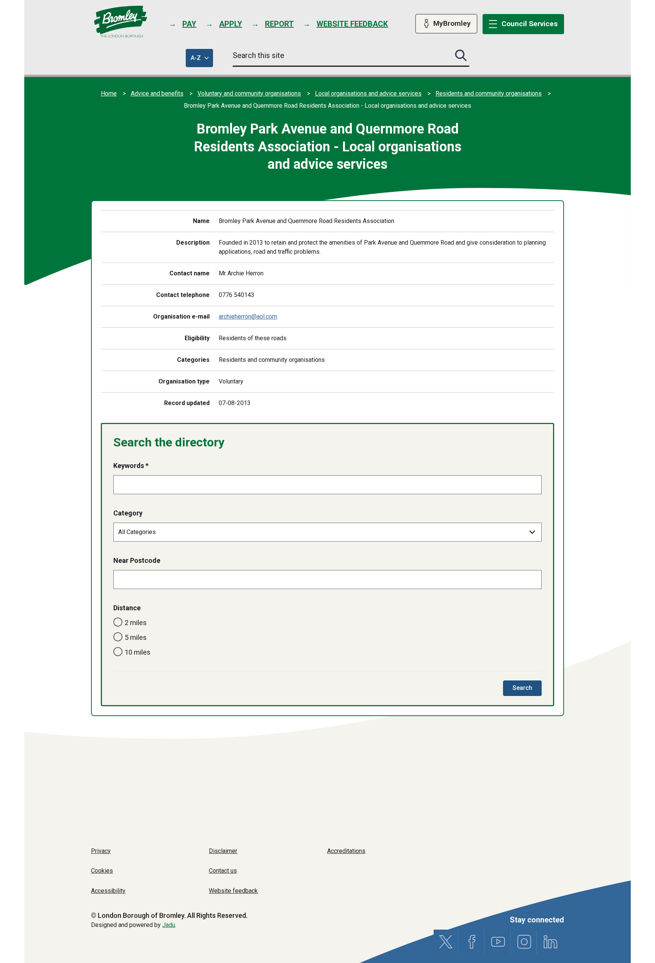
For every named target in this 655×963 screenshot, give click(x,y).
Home (109, 93)
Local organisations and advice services (368, 93)
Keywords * (131, 466)
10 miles (137, 652)
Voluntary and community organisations (249, 93)
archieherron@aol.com (248, 316)
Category (128, 513)
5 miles (136, 637)
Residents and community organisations (489, 93)
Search (527, 690)
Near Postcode (136, 560)
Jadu (168, 924)
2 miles (136, 623)
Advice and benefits (157, 93)
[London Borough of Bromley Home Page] (120, 22)
